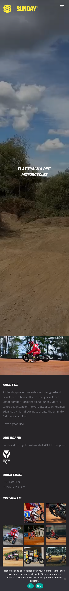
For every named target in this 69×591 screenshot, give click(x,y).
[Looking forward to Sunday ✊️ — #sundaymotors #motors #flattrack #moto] (56, 535)
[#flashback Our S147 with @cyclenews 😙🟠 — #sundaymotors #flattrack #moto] (34, 557)
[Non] (64, 578)
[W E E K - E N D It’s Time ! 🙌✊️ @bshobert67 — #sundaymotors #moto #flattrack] (34, 513)
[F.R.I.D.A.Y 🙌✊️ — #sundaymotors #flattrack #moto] (13, 535)
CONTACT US (11, 482)
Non (39, 586)
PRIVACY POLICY (14, 487)
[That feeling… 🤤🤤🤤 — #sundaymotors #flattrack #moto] (56, 513)
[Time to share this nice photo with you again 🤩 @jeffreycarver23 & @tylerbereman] (56, 557)
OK (30, 586)
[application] (34, 355)
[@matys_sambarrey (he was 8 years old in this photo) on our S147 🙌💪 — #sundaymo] (13, 557)
